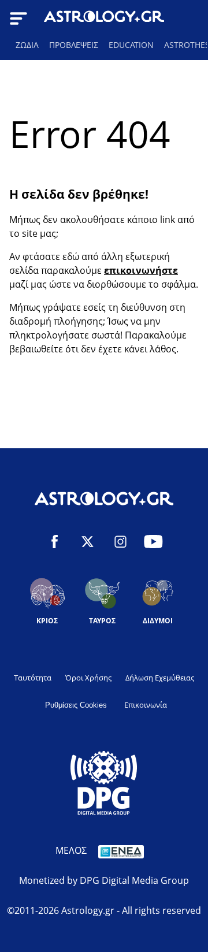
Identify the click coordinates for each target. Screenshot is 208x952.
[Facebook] (54, 543)
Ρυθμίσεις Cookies (76, 705)
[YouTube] (153, 543)
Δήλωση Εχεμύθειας (159, 677)
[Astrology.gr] (104, 18)
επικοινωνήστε (141, 270)
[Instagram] (120, 543)
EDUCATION (131, 44)
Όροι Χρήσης (88, 677)
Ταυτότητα (32, 677)
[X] (87, 543)
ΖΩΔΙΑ (27, 44)
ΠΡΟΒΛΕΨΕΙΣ (73, 44)
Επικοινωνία (145, 705)
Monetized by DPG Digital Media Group (104, 880)
